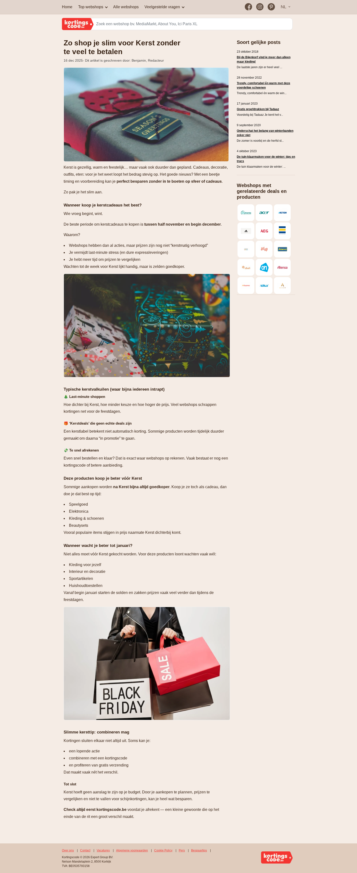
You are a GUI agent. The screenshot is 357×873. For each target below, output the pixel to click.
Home (67, 7)
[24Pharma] (246, 212)
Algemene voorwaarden (132, 850)
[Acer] (264, 212)
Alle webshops (126, 7)
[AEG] (264, 230)
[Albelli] (246, 267)
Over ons (68, 850)
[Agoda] (246, 249)
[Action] (282, 212)
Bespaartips (199, 850)
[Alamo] (282, 249)
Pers (182, 850)
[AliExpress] (246, 285)
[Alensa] (282, 267)
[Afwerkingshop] (282, 230)
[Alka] (264, 285)
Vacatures (103, 850)
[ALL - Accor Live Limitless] (282, 285)
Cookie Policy (163, 850)
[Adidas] (246, 230)
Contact (85, 850)
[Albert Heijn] (264, 267)
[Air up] (264, 249)
